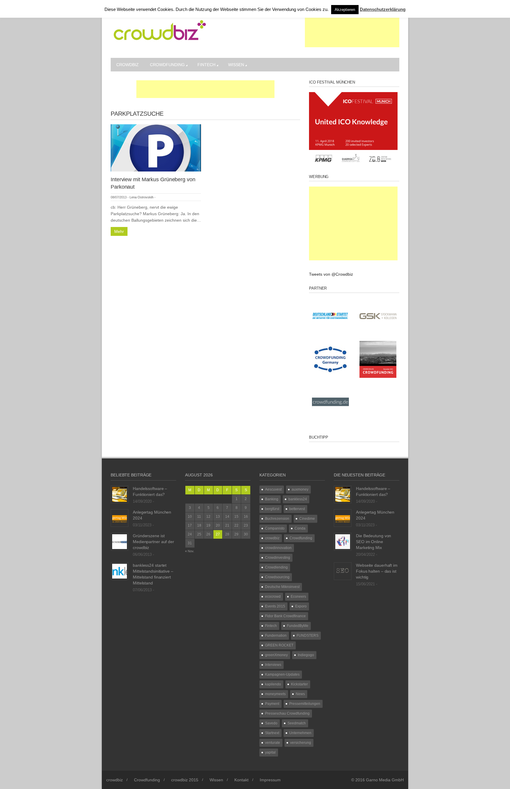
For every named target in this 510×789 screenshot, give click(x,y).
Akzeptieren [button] (345, 9)
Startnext (272, 733)
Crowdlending (276, 567)
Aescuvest (273, 489)
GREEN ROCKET (279, 645)
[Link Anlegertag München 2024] (119, 517)
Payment (272, 704)
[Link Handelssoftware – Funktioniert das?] (119, 494)
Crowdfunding (167, 64)
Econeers (298, 596)
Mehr (119, 231)
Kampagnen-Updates (282, 674)
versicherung (300, 743)
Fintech (206, 64)
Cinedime (307, 519)
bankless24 (297, 499)
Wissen (236, 64)
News (300, 694)
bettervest (297, 509)
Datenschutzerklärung (383, 9)
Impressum (270, 779)
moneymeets (275, 694)
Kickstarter (299, 684)
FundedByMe (297, 626)
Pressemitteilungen (304, 704)
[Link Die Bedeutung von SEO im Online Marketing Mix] (343, 541)
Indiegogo (306, 655)
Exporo (301, 606)
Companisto (275, 528)
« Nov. (189, 551)
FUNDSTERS (307, 635)
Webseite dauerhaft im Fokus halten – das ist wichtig (377, 571)
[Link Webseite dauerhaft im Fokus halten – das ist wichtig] (343, 571)
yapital (270, 752)
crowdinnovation (278, 548)
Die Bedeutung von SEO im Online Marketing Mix (373, 541)
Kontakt (241, 779)
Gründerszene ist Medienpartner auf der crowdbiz (153, 541)
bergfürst (272, 509)
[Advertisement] (352, 32)
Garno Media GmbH (385, 779)
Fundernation (276, 635)
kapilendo (273, 684)
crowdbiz (127, 64)
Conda (300, 528)
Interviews (273, 665)
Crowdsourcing (277, 577)
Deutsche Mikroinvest (282, 587)
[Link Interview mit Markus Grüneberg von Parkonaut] (156, 147)
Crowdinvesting (277, 558)
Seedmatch (296, 723)
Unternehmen (300, 733)
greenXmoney (276, 655)
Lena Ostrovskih (141, 197)
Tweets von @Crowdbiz (331, 274)
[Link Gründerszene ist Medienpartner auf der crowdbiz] (119, 541)
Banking (271, 499)
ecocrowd (273, 596)
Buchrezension (277, 519)
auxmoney (300, 489)
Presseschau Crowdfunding (287, 713)
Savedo (271, 723)
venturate (272, 743)
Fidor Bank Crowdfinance (285, 616)
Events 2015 (275, 606)
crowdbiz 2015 (184, 779)
